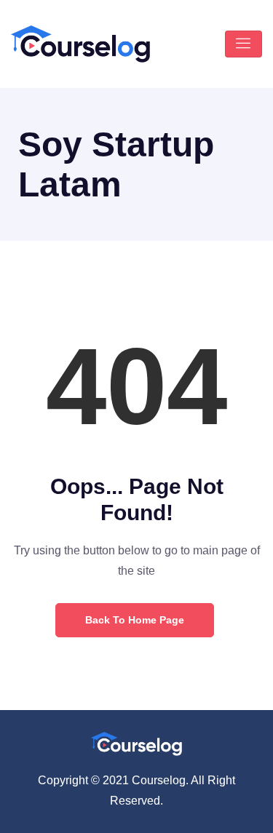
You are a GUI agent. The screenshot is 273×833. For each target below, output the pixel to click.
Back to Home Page (134, 620)
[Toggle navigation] (243, 44)
